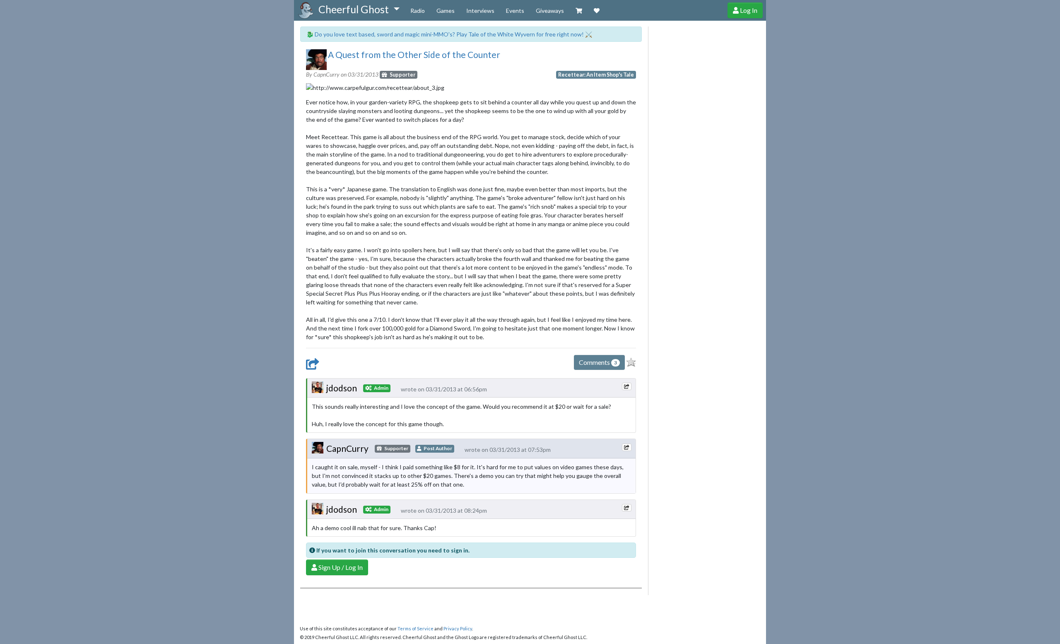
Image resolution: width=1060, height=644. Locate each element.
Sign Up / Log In (340, 567)
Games (445, 10)
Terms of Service (416, 628)
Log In (748, 10)
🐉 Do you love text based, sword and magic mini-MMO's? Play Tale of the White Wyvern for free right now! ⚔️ (449, 34)
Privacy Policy (457, 628)
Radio (417, 10)
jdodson (341, 388)
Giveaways (550, 10)
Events (515, 10)
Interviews (480, 10)
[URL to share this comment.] (626, 386)
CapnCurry (347, 448)
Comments (598, 362)
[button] (358, 9)
